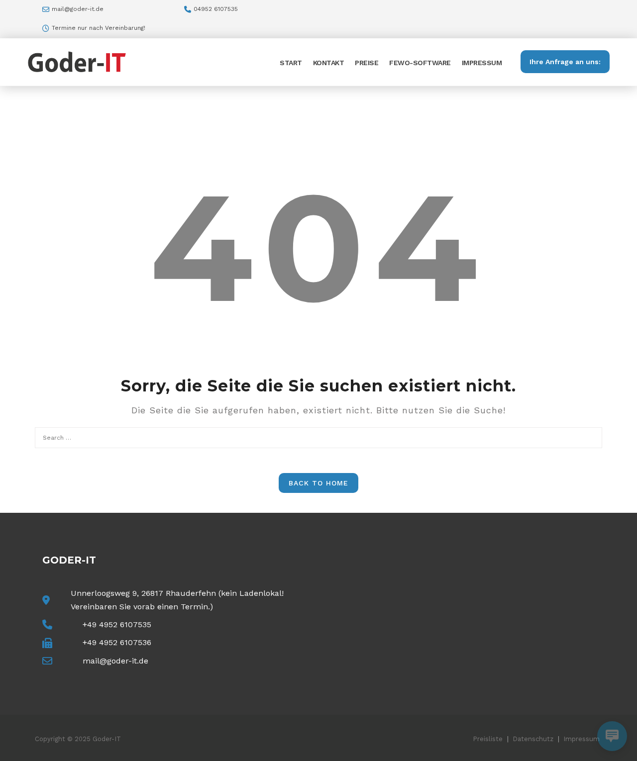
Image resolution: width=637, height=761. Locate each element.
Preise (366, 63)
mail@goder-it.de (78, 8)
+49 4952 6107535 (117, 624)
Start (291, 63)
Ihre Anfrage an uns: (565, 62)
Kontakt (328, 63)
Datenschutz (533, 739)
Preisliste (488, 739)
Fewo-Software (420, 63)
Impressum (482, 63)
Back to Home (318, 483)
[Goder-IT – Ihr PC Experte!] (77, 61)
